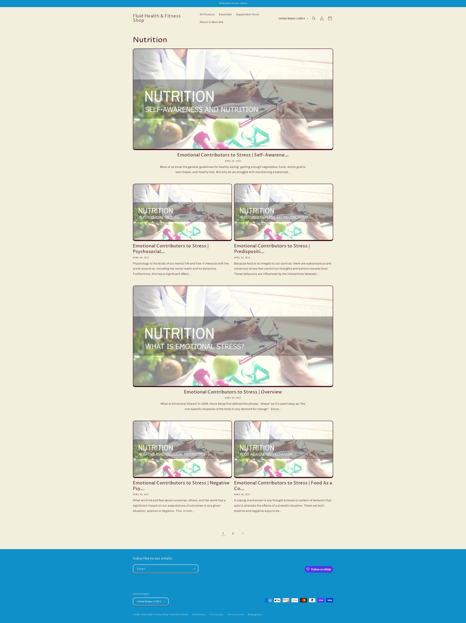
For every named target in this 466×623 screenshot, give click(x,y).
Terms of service (235, 614)
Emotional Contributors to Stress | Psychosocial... (171, 249)
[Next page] (243, 533)
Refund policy (199, 614)
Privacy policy (217, 614)
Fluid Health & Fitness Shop (154, 615)
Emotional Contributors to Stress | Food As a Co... (283, 486)
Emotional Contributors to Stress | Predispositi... (272, 249)
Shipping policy (255, 614)
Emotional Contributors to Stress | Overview (233, 392)
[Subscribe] (194, 568)
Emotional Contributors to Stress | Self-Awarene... (233, 155)
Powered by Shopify (179, 615)
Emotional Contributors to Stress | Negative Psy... (181, 486)
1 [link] (223, 533)
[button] (314, 18)
